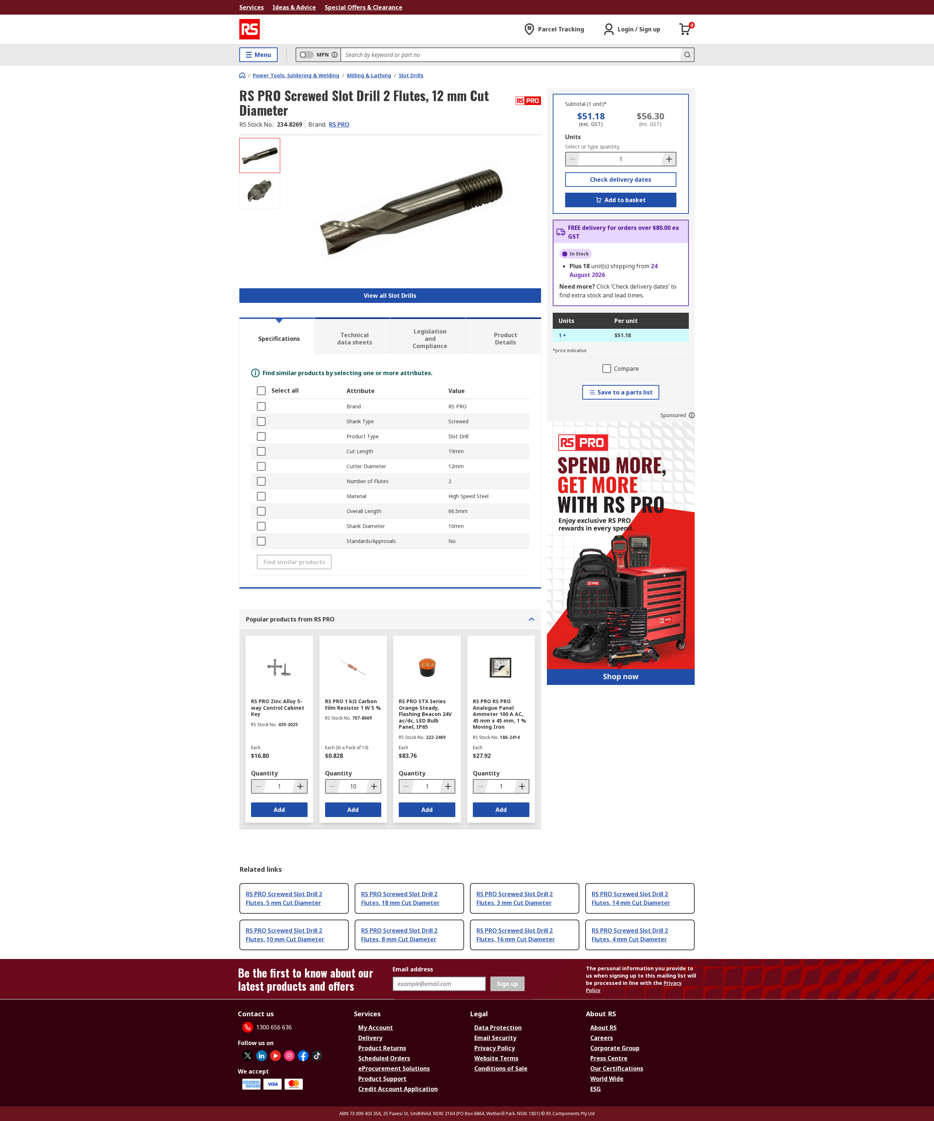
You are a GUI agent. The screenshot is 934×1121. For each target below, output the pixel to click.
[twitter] (247, 1055)
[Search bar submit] (686, 54)
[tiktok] (317, 1055)
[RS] (249, 29)
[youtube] (275, 1055)
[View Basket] (685, 29)
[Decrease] (573, 159)
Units (573, 137)
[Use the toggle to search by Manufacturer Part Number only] (334, 55)
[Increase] (668, 159)
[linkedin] (261, 1055)
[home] (242, 75)
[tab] (276, 335)
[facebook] (303, 1055)
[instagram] (289, 1055)
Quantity (264, 773)
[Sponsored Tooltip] (692, 415)
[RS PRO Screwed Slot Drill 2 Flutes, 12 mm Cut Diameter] (411, 211)
